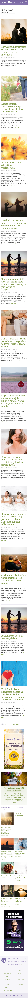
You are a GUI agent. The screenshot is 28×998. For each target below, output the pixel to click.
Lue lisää (19, 68)
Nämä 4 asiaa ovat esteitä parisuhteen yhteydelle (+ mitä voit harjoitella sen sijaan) (13, 342)
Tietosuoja (8, 987)
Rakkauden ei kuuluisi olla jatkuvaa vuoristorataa (12, 165)
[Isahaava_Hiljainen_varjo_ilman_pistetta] (14, 930)
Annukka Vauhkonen (5, 906)
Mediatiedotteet (7, 982)
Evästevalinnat (8, 990)
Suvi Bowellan (17, 882)
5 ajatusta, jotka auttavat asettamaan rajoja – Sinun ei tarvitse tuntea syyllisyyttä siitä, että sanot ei (13, 400)
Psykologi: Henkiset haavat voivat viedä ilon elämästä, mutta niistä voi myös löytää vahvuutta (7, 854)
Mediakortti (20, 979)
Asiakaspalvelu (8, 973)
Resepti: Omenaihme (7, 876)
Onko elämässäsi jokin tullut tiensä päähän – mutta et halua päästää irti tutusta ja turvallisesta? (6, 829)
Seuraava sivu (14, 724)
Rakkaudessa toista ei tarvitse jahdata (11, 637)
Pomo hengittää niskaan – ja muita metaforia (19, 853)
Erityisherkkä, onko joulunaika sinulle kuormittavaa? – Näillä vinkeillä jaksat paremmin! (7, 901)
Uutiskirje (7, 979)
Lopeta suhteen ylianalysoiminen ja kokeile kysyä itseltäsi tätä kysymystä (12, 108)
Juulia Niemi (3, 877)
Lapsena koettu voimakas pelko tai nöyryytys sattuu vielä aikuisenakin (20, 878)
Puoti (7, 984)
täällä (21, 964)
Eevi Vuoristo (5, 57)
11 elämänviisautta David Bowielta (19, 814)
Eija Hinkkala (17, 904)
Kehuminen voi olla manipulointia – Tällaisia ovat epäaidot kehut (19, 901)
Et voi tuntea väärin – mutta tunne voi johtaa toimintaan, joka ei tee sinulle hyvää (12, 461)
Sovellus (20, 982)
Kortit (20, 976)
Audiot (8, 970)
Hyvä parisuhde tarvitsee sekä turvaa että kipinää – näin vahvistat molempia (13, 51)
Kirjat (7, 976)
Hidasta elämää (8, 2)
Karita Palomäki (17, 856)
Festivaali (20, 973)
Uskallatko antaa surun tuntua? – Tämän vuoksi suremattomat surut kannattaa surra (13, 224)
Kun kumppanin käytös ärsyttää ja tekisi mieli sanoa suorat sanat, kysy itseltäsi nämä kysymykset (13, 284)
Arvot (20, 970)
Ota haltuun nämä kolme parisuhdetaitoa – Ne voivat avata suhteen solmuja (13, 579)
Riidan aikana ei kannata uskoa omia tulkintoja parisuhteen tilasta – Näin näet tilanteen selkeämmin (13, 519)
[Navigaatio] (26, 2)
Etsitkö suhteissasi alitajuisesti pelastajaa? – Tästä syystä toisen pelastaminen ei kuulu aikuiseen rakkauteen (13, 694)
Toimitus (16, 817)
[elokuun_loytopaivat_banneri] (14, 749)
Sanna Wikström (4, 835)
